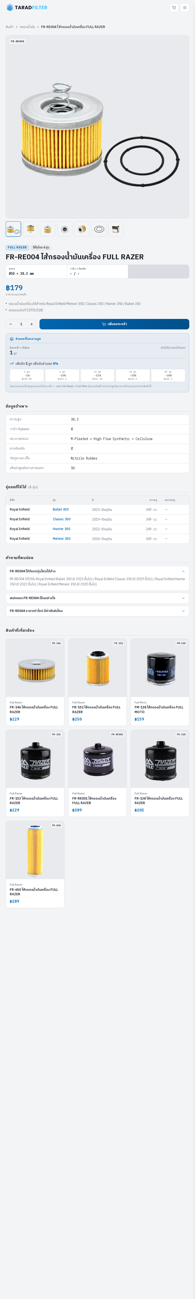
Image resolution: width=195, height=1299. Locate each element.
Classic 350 (61, 519)
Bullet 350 (60, 509)
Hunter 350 (61, 529)
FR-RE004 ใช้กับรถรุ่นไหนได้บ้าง (32, 571)
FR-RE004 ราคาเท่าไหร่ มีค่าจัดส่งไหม (36, 611)
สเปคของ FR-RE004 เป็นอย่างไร (32, 598)
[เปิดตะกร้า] (173, 7)
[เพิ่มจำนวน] (31, 324)
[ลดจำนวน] (10, 324)
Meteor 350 (61, 538)
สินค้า (10, 27)
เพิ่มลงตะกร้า (117, 324)
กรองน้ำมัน (27, 27)
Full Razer (17, 247)
